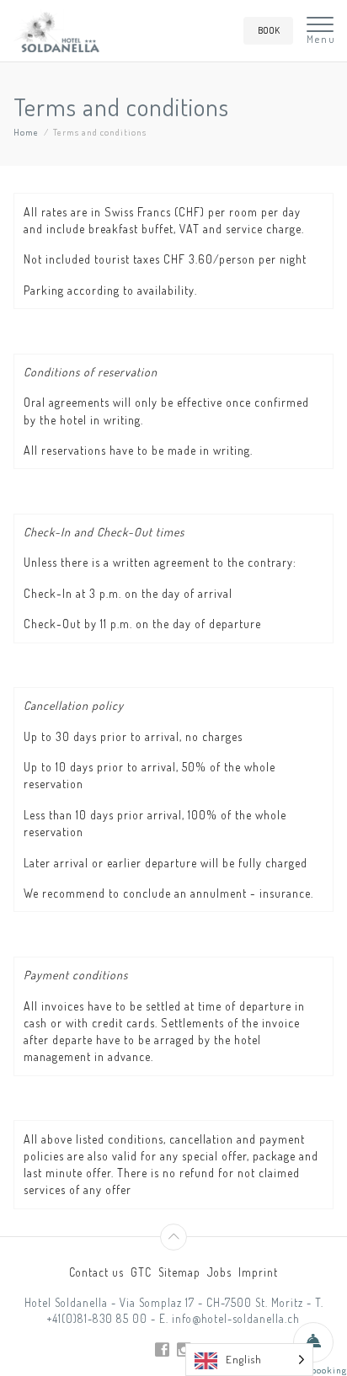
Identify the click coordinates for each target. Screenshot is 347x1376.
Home (26, 131)
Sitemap (179, 1272)
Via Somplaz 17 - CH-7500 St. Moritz (211, 1302)
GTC (141, 1272)
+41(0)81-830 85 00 (97, 1318)
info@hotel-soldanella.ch (236, 1318)
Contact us (96, 1272)
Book (269, 30)
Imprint (258, 1272)
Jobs (219, 1272)
